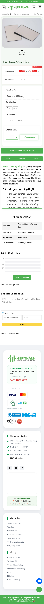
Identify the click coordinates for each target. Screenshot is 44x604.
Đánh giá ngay (22, 277)
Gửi (22, 324)
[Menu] (4, 7)
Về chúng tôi (12, 561)
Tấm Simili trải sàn (13, 538)
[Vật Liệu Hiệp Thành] (19, 7)
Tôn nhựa (10, 527)
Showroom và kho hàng (16, 569)
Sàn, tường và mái (13, 546)
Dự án (9, 572)
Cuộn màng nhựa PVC (15, 534)
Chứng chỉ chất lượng (15, 565)
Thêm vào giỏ (29, 137)
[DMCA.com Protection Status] (29, 415)
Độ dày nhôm (11, 114)
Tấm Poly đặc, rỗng (14, 523)
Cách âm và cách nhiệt (15, 542)
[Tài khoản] (34, 7)
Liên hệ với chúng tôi (14, 580)
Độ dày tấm (11, 102)
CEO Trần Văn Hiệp (14, 557)
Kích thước (11, 90)
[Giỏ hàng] (40, 7)
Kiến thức (10, 576)
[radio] (15, 96)
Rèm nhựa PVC (12, 531)
